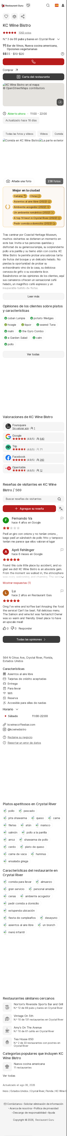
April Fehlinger (23, 550)
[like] (4, 628)
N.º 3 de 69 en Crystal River (29, 39)
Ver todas (9, 1075)
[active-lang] (56, 5)
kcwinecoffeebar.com (21, 724)
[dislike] (12, 628)
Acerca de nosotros (21, 1108)
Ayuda (51, 1112)
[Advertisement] (33, 386)
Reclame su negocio (20, 737)
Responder (25, 628)
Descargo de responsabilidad (29, 1112)
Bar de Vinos (15, 45)
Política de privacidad (46, 1108)
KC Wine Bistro (17, 25)
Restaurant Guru (44, 1119)
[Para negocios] (28, 5)
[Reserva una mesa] (33, 61)
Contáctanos (14, 1103)
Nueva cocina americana (41, 45)
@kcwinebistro (17, 729)
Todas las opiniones (29, 639)
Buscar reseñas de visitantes (23, 499)
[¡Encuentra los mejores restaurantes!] (12, 5)
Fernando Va (22, 518)
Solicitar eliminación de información (43, 1103)
